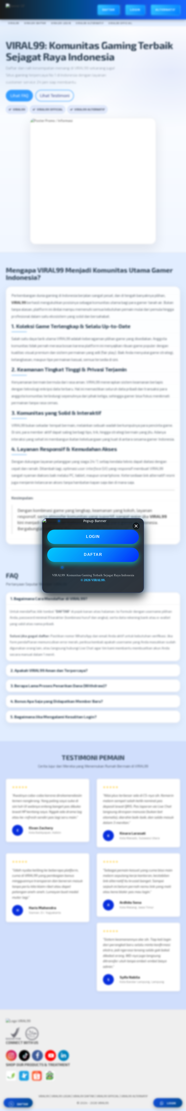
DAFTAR (93, 554)
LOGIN (93, 537)
